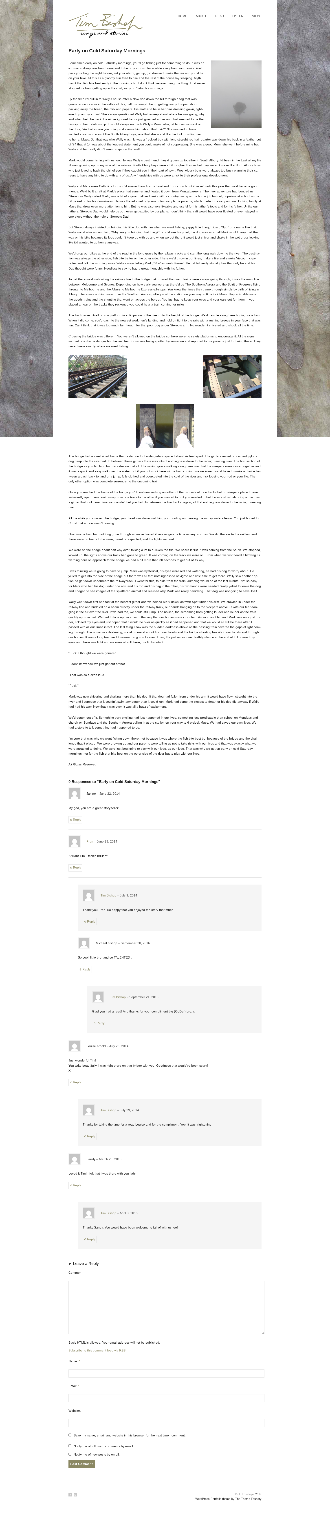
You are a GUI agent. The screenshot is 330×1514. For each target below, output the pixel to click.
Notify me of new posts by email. (97, 1454)
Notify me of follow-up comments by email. (104, 1446)
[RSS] (75, 1494)
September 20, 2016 (135, 943)
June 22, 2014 (109, 793)
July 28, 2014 (118, 1046)
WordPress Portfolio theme (212, 1499)
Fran (89, 841)
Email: (73, 1386)
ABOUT (201, 16)
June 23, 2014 (107, 841)
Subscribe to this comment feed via (96, 1350)
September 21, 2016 (143, 997)
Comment (75, 1272)
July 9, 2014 (128, 895)
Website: (74, 1410)
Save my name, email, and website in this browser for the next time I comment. (130, 1435)
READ (219, 16)
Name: (74, 1361)
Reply (77, 819)
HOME (182, 16)
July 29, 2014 (129, 1110)
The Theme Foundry (248, 1499)
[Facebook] (70, 1494)
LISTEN (237, 16)
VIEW (256, 16)
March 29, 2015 (110, 1159)
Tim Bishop (108, 895)
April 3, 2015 (129, 1213)
